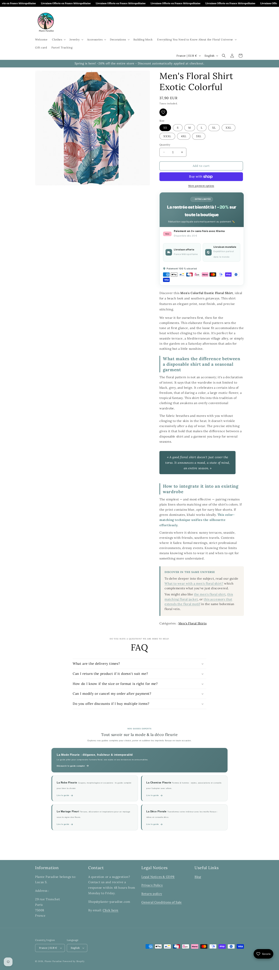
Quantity (164, 144)
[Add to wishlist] (163, 112)
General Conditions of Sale (161, 902)
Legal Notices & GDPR (158, 877)
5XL (198, 136)
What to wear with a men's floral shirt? (194, 583)
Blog (198, 877)
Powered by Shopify (74, 961)
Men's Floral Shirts (192, 623)
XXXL (167, 136)
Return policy (151, 894)
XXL (228, 127)
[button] (58, 40)
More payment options (201, 185)
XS (165, 127)
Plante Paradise (53, 961)
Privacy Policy (152, 885)
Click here (110, 910)
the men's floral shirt (209, 594)
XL (214, 127)
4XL (183, 136)
